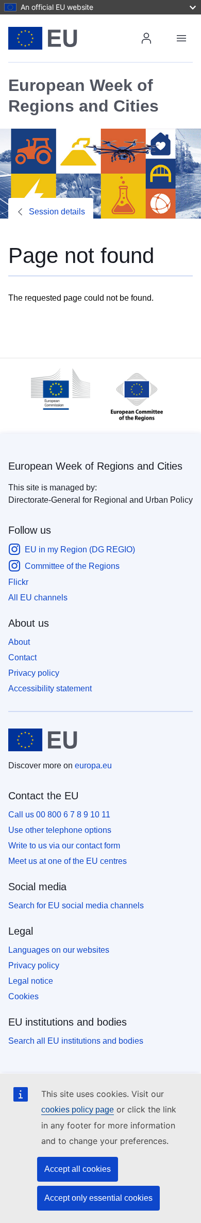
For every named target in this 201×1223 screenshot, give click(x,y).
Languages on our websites (58, 950)
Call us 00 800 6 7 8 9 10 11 (59, 814)
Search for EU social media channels (76, 905)
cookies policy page (77, 1109)
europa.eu (93, 765)
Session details (57, 211)
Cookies (23, 996)
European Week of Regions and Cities (95, 466)
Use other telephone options (59, 830)
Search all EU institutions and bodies (75, 1040)
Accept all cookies (77, 1169)
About (19, 642)
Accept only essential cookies (98, 1198)
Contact (22, 657)
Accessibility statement (50, 688)
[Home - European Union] (75, 38)
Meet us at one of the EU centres (67, 861)
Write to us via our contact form (64, 845)
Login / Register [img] (146, 38)
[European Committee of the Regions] (131, 423)
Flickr (18, 582)
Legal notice (30, 981)
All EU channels (38, 597)
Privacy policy (33, 673)
